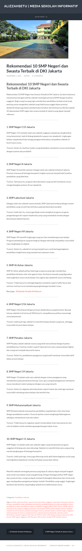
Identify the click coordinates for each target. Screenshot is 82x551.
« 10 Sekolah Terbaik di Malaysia (20, 532)
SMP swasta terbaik (44, 517)
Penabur (9, 504)
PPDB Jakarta (68, 506)
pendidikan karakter (14, 506)
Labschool (56, 502)
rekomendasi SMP (42, 508)
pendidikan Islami (67, 504)
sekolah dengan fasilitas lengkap (60, 508)
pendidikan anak (18, 504)
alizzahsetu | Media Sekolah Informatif (41, 6)
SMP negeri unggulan (19, 517)
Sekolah (26, 497)
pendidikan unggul (41, 506)
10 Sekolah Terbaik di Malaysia (28, 291)
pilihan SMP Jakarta (56, 506)
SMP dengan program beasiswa (58, 515)
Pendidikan (19, 497)
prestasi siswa (12, 508)
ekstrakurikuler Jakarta (25, 502)
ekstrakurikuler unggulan (43, 502)
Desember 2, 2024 (14, 76)
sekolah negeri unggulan (64, 511)
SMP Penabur (32, 517)
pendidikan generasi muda (51, 504)
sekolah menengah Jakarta (34, 511)
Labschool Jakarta (67, 502)
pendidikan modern (28, 506)
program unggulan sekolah (26, 508)
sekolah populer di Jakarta (16, 513)
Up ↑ (73, 545)
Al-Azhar (13, 502)
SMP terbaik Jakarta (59, 517)
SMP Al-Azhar (42, 515)
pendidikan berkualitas (33, 504)
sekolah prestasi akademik (47, 513)
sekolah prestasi (31, 513)
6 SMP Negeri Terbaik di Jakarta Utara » (59, 532)
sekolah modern (50, 511)
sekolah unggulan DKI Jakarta (25, 515)
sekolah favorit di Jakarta (15, 511)
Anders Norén (64, 545)
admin (27, 76)
